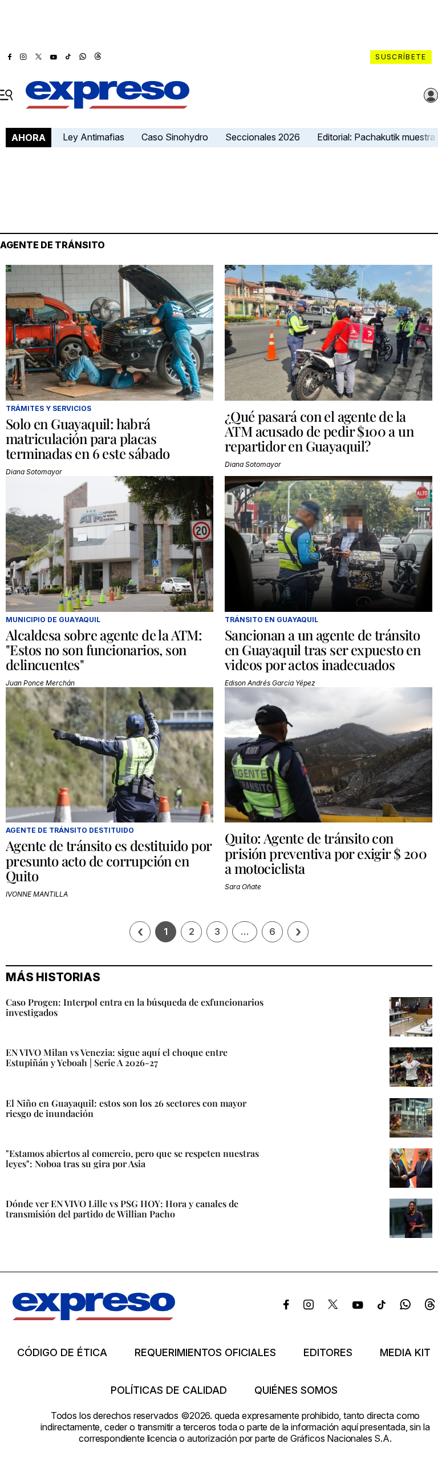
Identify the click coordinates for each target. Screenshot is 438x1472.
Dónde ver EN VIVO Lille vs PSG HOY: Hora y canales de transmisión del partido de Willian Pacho (122, 1208)
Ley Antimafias (93, 137)
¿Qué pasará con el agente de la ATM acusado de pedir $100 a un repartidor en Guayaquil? (319, 431)
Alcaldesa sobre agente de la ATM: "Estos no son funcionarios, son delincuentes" (104, 650)
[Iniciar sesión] (431, 95)
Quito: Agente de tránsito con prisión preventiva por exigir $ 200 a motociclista (326, 853)
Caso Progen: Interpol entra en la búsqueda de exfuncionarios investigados (134, 1007)
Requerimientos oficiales (205, 1353)
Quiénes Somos (296, 1390)
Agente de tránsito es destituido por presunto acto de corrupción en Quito (108, 860)
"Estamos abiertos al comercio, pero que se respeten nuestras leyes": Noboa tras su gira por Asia (132, 1158)
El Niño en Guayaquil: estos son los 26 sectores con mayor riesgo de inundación (126, 1108)
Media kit (405, 1353)
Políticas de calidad (169, 1390)
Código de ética (62, 1353)
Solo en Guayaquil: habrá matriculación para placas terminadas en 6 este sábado (88, 438)
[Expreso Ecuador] (94, 1316)
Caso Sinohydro (174, 137)
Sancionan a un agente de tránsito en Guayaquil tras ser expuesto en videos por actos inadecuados (322, 650)
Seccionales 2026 (262, 137)
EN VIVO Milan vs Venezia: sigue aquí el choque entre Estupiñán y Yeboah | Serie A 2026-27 (117, 1057)
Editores (327, 1353)
